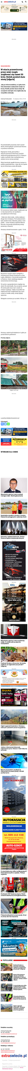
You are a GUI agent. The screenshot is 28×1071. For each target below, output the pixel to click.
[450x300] (14, 697)
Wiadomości (5, 66)
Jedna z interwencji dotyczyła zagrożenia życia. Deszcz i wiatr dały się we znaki (14, 748)
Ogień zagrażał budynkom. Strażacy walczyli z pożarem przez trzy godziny (13, 726)
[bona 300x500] (14, 602)
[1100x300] (14, 9)
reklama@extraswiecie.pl (7, 1052)
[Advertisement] (14, 50)
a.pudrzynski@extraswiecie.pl (9, 1034)
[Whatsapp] (8, 424)
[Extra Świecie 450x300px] (14, 199)
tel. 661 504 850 (5, 1032)
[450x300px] (14, 948)
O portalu (4, 1060)
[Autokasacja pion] (14, 834)
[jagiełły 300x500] (14, 795)
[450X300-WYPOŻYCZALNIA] (14, 263)
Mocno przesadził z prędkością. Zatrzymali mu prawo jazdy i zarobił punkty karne (12, 771)
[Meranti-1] (14, 243)
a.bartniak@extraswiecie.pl (8, 1043)
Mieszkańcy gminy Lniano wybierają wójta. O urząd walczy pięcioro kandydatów (12, 642)
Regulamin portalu (7, 1064)
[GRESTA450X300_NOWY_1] (14, 179)
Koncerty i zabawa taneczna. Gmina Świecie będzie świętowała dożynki (12, 537)
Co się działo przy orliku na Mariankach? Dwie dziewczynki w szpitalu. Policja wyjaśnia (14, 872)
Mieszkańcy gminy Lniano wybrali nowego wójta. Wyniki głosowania (12, 495)
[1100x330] (14, 26)
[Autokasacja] (14, 442)
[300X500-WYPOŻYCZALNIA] (14, 560)
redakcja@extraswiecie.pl (8, 1050)
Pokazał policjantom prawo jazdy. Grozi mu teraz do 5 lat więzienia (13, 915)
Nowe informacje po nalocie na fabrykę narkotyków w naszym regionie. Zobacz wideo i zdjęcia (20, 977)
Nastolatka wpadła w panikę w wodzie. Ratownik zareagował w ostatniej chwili (13, 516)
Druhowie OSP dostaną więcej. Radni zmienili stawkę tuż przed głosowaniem (13, 894)
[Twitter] (5, 424)
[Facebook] (2, 424)
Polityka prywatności (14, 1060)
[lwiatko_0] (14, 678)
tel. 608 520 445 (5, 1041)
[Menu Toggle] (1, 2)
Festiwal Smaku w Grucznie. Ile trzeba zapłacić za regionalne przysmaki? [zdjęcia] (13, 664)
